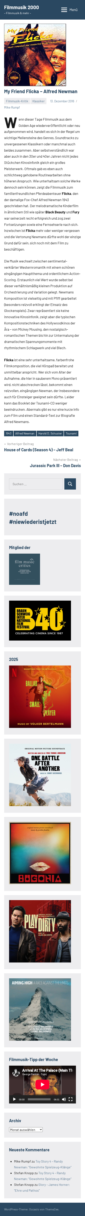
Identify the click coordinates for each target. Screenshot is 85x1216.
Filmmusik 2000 (21, 7)
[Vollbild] (70, 1099)
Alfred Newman (24, 433)
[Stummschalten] (64, 1099)
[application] (42, 1084)
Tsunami (71, 433)
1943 (8, 433)
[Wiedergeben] (14, 1099)
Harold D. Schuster (50, 433)
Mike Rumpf (12, 107)
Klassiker (38, 101)
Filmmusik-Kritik (17, 101)
